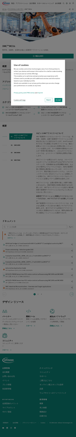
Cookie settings (20, 100)
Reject (48, 100)
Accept (58, 100)
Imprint (40, 93)
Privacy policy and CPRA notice (24, 93)
